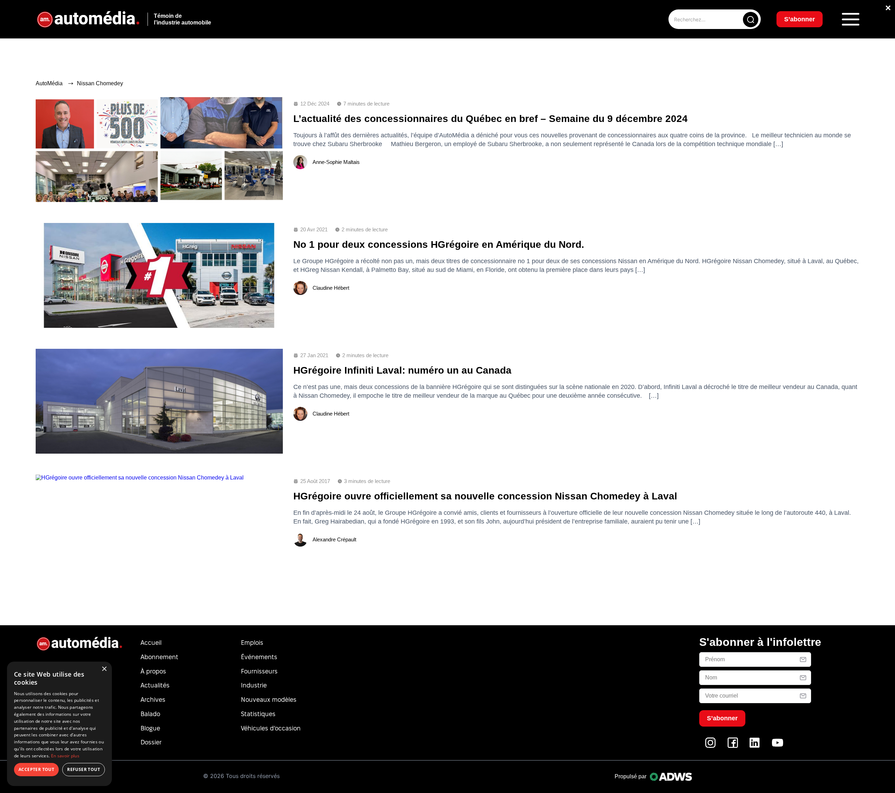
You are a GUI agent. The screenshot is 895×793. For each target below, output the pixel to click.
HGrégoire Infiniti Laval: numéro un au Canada (402, 370)
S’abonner (799, 19)
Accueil (151, 642)
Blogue (150, 728)
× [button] (104, 669)
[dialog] (59, 724)
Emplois (252, 642)
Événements (259, 657)
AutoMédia (49, 83)
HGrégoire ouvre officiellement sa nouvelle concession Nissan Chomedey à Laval (485, 496)
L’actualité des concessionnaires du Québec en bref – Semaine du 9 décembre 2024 (490, 118)
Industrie (254, 685)
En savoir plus (65, 756)
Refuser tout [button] (83, 769)
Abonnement (159, 657)
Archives (153, 699)
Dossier (151, 742)
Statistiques (258, 714)
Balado (150, 714)
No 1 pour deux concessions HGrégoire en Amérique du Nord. (438, 244)
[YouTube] (777, 746)
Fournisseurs (259, 671)
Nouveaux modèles (268, 699)
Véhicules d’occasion (271, 728)
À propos (153, 671)
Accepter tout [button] (36, 769)
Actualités (155, 685)
